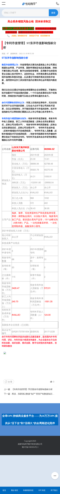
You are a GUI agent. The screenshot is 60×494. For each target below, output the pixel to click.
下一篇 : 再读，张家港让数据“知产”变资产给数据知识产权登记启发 (30, 394)
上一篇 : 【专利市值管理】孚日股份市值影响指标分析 (28, 389)
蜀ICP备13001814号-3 (30, 447)
